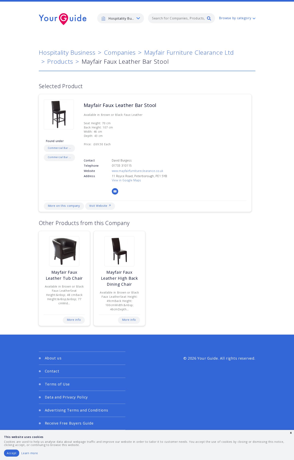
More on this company (64, 206)
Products (60, 61)
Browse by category (235, 18)
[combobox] (181, 18)
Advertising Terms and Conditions (76, 410)
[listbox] (120, 18)
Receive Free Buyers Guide (69, 423)
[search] (209, 18)
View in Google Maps (126, 180)
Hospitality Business (67, 52)
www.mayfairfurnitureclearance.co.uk (137, 171)
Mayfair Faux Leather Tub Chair (64, 275)
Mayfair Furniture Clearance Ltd (189, 52)
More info (74, 320)
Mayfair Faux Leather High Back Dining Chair (119, 278)
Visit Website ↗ (100, 206)
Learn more (29, 453)
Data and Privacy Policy (66, 397)
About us (53, 358)
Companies (120, 52)
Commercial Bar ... (59, 148)
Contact (52, 371)
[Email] (115, 191)
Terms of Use (57, 384)
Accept (11, 453)
